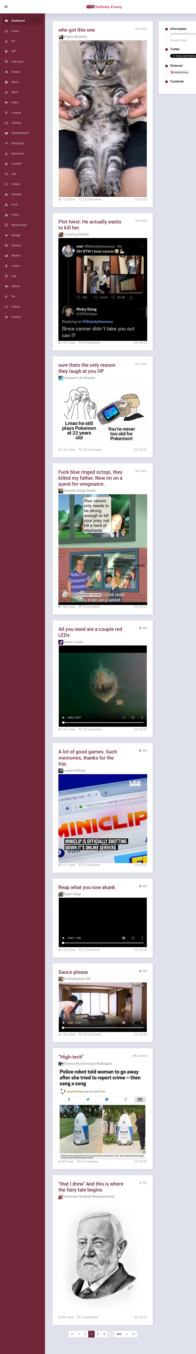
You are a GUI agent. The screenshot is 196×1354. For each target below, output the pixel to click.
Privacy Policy (178, 40)
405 (119, 1334)
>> (133, 1334)
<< (72, 1334)
